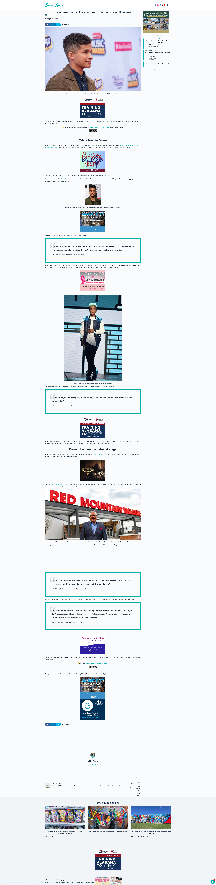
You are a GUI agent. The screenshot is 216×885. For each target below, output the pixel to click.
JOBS (83, 5)
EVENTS (99, 5)
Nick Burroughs (97, 454)
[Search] (167, 5)
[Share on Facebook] (47, 24)
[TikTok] (162, 5)
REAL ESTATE (120, 5)
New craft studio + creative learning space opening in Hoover (108, 831)
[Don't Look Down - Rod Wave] (92, 470)
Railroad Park (152, 56)
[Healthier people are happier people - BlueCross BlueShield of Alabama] (92, 709)
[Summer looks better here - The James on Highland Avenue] (156, 22)
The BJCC (151, 66)
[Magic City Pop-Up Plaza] (92, 221)
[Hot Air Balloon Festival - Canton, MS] (92, 161)
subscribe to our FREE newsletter (98, 127)
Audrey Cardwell (57, 484)
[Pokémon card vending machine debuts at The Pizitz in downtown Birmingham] (65, 817)
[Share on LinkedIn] (53, 24)
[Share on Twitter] (58, 24)
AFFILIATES (129, 5)
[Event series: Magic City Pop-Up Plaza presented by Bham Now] (158, 50)
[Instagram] (158, 5)
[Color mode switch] (170, 5)
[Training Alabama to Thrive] (92, 107)
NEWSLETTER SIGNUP (141, 5)
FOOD (106, 5)
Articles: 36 (93, 764)
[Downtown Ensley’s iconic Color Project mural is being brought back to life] (151, 817)
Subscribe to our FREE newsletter (97, 663)
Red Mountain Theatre (65, 179)
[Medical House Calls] (108, 880)
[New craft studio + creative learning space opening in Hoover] (108, 817)
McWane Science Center (154, 44)
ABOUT (150, 5)
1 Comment (144, 836)
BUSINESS (91, 5)
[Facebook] (155, 5)
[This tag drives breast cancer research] (92, 280)
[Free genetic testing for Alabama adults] (92, 643)
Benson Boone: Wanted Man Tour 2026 (160, 63)
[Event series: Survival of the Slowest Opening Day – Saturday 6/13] (159, 39)
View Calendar (157, 69)
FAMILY (113, 5)
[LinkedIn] (160, 5)
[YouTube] (164, 5)
